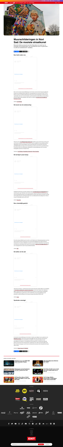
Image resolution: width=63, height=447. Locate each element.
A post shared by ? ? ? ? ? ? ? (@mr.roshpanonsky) (25, 88)
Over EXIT (25, 2)
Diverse (44, 372)
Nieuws (19, 363)
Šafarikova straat (17, 338)
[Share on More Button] (28, 51)
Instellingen (47, 444)
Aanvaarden (41, 444)
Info (27, 2)
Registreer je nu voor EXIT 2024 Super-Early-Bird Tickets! (22, 361)
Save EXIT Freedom (31, 2)
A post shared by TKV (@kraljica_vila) (25, 236)
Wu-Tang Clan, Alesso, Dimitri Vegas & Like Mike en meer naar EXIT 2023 (22, 378)
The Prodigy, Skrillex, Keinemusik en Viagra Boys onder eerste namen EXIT (50, 378)
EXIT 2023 (18, 371)
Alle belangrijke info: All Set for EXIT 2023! (50, 361)
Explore (16, 2)
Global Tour (12, 2)
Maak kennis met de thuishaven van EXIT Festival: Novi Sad (22, 369)
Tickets (31, 430)
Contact (31, 435)
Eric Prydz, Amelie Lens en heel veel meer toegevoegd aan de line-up (51, 370)
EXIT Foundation (20, 2)
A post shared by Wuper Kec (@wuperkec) (25, 333)
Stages (31, 431)
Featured (16, 363)
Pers (31, 434)
